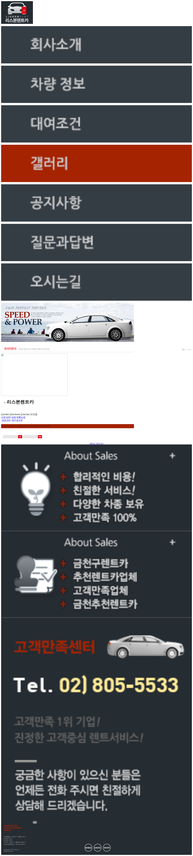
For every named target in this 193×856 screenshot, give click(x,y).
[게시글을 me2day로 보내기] (25, 414)
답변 (8, 417)
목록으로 (20, 417)
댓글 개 (6, 420)
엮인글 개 (17, 420)
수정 (3, 417)
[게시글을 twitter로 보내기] (5, 414)
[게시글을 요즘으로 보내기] (34, 414)
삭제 (13, 417)
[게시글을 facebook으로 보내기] (15, 414)
